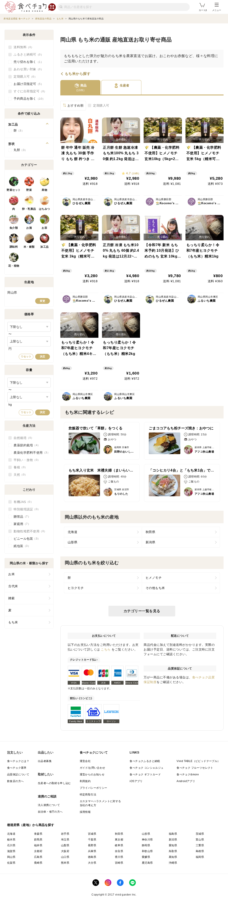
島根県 (200, 851)
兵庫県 (92, 851)
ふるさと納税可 (27, 54)
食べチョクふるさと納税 (145, 761)
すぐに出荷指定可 (29, 91)
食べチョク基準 (16, 767)
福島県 (173, 833)
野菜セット (14, 190)
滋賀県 (11, 851)
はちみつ (44, 208)
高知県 (173, 857)
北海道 (72, 532)
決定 (42, 356)
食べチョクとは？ (18, 761)
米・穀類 (29, 246)
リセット (26, 356)
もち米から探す (78, 74)
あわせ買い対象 (27, 69)
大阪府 (65, 851)
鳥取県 (173, 851)
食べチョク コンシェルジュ (146, 767)
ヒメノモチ (154, 577)
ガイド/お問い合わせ (92, 767)
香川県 (119, 857)
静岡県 (146, 845)
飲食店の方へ (15, 781)
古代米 (13, 586)
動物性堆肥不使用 (29, 531)
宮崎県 (119, 862)
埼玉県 (65, 839)
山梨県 (65, 845)
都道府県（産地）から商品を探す (30, 825)
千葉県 (92, 839)
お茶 (44, 227)
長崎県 (38, 862)
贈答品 (21, 516)
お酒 (29, 227)
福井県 (38, 845)
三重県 (200, 845)
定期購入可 (101, 105)
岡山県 (11, 857)
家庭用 (21, 524)
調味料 (14, 246)
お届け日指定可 (27, 84)
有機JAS (22, 502)
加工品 (44, 246)
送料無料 (22, 47)
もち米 (13, 622)
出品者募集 (45, 761)
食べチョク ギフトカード (145, 774)
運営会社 (85, 761)
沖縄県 (173, 862)
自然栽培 (22, 438)
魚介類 (14, 227)
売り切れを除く (27, 62)
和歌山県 (147, 851)
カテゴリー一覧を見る (142, 611)
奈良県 (119, 851)
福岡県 (200, 857)
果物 (44, 190)
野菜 (29, 190)
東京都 (119, 839)
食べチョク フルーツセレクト (195, 767)
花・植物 (13, 265)
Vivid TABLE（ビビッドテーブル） (198, 761)
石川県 (11, 845)
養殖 (19, 467)
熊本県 (65, 862)
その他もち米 (155, 588)
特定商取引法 (88, 794)
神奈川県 (147, 839)
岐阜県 (119, 845)
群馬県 (38, 839)
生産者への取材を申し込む (54, 783)
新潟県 (150, 542)
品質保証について (18, 774)
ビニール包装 (25, 538)
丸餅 (19, 150)
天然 (19, 474)
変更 (42, 301)
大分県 (92, 862)
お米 (11, 574)
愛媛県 (146, 857)
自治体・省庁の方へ (50, 811)
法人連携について (49, 805)
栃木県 (11, 839)
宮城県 (92, 833)
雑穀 (11, 598)
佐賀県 (11, 862)
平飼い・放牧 (25, 460)
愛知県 (173, 845)
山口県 (65, 857)
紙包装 (21, 546)
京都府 (38, 851)
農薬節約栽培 (25, 445)
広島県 (38, 857)
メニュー (216, 10)
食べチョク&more (188, 774)
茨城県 (200, 833)
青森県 (38, 833)
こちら (106, 649)
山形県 (72, 542)
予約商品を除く (28, 98)
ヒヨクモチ (76, 588)
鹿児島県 (147, 862)
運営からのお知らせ (92, 774)
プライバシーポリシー (93, 787)
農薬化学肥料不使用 (30, 452)
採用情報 (85, 811)
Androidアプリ (186, 781)
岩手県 (65, 833)
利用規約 (85, 781)
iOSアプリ (136, 781)
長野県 (92, 845)
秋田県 (150, 532)
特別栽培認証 (25, 509)
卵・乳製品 (29, 208)
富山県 (200, 839)
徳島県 (92, 857)
